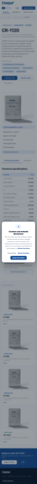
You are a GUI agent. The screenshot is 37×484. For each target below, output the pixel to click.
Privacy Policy (12, 253)
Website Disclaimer (24, 248)
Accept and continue (18, 258)
